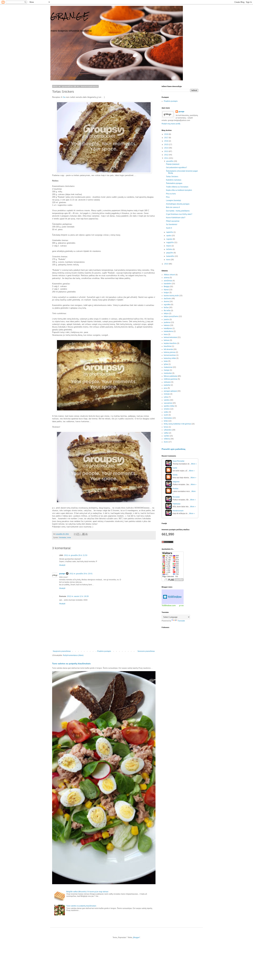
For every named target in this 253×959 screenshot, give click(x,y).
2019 (166, 134)
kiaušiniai (167, 346)
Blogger (136, 937)
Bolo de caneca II (173, 207)
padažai (167, 385)
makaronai (168, 367)
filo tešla (167, 311)
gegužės (170, 253)
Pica (168, 197)
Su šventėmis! (171, 224)
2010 (166, 264)
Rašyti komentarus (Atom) (73, 655)
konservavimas (170, 355)
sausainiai (168, 403)
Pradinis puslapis (104, 651)
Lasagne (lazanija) (173, 200)
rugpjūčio (170, 242)
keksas (166, 340)
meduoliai (168, 373)
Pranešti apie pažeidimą (173, 449)
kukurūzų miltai (170, 358)
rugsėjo (169, 239)
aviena (166, 278)
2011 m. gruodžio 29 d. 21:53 (75, 555)
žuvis (166, 442)
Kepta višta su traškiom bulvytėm (179, 190)
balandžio (170, 256)
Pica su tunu (171, 194)
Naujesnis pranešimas (62, 651)
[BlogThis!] (78, 534)
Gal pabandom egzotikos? (176, 167)
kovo (168, 260)
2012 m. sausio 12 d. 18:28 (78, 596)
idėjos (166, 313)
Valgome (176, 482)
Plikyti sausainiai (172, 221)
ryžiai (166, 397)
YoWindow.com (169, 605)
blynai (166, 290)
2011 (166, 158)
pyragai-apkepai (170, 391)
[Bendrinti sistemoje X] (80, 534)
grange (62, 574)
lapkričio (169, 232)
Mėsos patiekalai (170, 376)
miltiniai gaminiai (170, 379)
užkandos (168, 430)
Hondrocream (177, 511)
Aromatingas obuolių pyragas (177, 204)
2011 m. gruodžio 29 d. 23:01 (81, 574)
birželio (169, 249)
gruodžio (170, 161)
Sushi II (169, 228)
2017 (166, 138)
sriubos (167, 409)
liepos (169, 246)
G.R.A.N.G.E (69, 16)
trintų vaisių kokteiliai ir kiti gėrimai (177, 424)
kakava (167, 325)
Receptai (176, 497)
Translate (181, 621)
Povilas (175, 489)
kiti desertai (168, 349)
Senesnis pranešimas (146, 651)
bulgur (166, 293)
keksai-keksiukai (170, 337)
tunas (166, 427)
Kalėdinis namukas (173, 180)
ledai (166, 361)
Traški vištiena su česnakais (177, 187)
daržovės (167, 299)
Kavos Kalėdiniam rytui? (175, 218)
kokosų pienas (169, 352)
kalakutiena (168, 331)
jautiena (167, 322)
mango (166, 370)
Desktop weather (173, 596)
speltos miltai (169, 406)
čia (64, 97)
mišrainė (167, 382)
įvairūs (166, 319)
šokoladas (62, 537)
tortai (69, 537)
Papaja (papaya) (172, 164)
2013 (166, 151)
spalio (169, 236)
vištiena (167, 439)
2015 (166, 144)
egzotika (167, 305)
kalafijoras (168, 328)
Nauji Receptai (178, 461)
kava (166, 334)
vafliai (166, 433)
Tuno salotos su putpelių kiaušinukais (71, 663)
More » (194, 464)
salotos (167, 400)
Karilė (174, 468)
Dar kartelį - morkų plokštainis (178, 211)
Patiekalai (176, 504)
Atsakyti (62, 565)
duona (166, 301)
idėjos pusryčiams (171, 316)
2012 (166, 155)
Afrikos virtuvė (169, 275)
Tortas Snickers (172, 177)
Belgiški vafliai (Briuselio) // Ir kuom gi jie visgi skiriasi (87, 892)
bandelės (167, 284)
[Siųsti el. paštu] (75, 534)
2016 (166, 141)
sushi (166, 415)
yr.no (181, 605)
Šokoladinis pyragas (174, 183)
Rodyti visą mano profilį (171, 124)
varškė (166, 436)
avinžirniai (168, 281)
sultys (166, 412)
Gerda (174, 475)
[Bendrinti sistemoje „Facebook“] (83, 534)
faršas (166, 307)
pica (165, 388)
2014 (166, 148)
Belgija (166, 287)
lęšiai (166, 364)
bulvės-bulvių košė (171, 296)
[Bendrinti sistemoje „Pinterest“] (86, 534)
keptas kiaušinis (170, 343)
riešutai (167, 394)
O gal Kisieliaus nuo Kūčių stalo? (179, 214)
